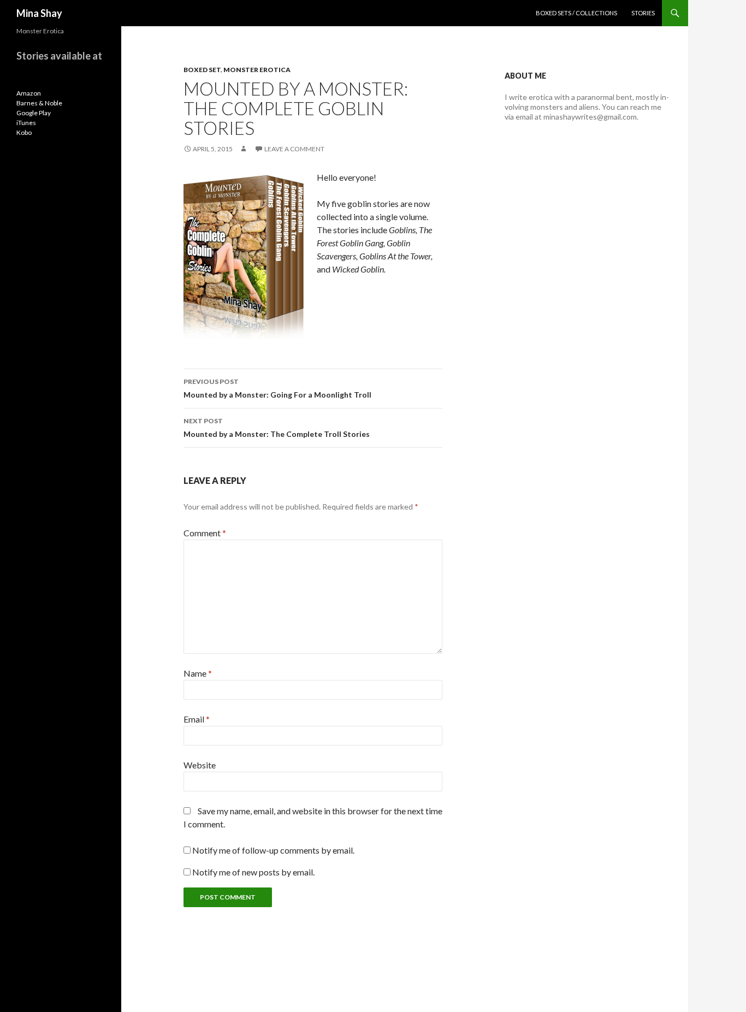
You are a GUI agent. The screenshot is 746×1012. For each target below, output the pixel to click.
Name (197, 673)
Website (199, 765)
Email (196, 719)
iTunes (26, 123)
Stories (643, 12)
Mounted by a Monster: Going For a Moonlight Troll (277, 388)
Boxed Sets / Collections (576, 12)
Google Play (33, 113)
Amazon (28, 93)
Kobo (24, 132)
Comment (204, 533)
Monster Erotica (257, 70)
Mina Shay (39, 13)
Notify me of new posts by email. (253, 872)
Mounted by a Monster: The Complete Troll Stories (276, 428)
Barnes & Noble (39, 103)
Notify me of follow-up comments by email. (273, 850)
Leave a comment (294, 149)
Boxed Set (202, 70)
